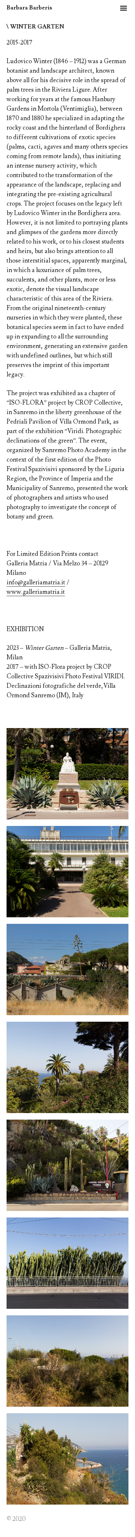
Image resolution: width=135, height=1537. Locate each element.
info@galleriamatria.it (36, 582)
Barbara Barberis (29, 7)
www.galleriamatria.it (36, 592)
